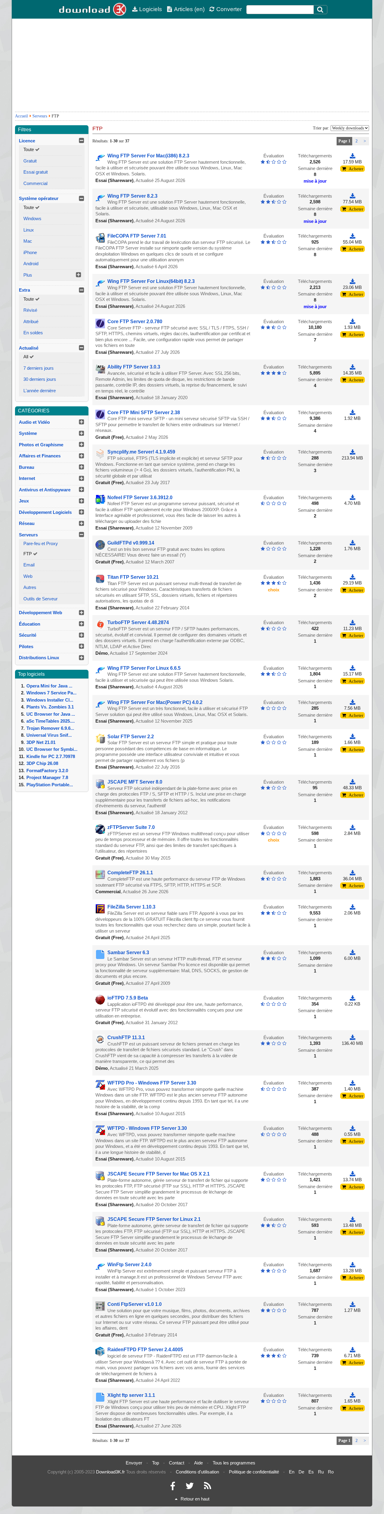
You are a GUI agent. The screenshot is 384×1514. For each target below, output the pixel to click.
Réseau (26, 523)
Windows (32, 218)
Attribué (30, 321)
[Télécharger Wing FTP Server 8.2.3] (353, 196)
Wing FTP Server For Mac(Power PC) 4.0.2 (154, 702)
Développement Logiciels (45, 512)
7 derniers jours (38, 368)
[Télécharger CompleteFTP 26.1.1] (353, 872)
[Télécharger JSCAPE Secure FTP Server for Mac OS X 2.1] (353, 1173)
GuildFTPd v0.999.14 (130, 542)
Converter (229, 9)
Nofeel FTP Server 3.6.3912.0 (139, 497)
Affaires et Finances (40, 455)
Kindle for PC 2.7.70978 (50, 756)
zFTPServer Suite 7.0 (131, 827)
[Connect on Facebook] (172, 1487)
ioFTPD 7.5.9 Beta (127, 997)
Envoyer (134, 1462)
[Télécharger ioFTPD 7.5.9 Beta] (353, 997)
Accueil (21, 116)
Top (155, 1462)
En (291, 1471)
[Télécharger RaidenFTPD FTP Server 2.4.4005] (353, 1349)
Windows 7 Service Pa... (51, 692)
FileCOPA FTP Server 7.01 (136, 235)
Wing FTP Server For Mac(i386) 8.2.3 (148, 155)
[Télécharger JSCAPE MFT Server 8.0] (353, 781)
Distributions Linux (39, 657)
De (301, 1471)
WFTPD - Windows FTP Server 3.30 (147, 1128)
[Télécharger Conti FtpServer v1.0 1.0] (353, 1304)
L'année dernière (39, 390)
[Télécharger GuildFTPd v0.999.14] (353, 542)
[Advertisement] (192, 65)
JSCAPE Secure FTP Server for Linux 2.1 (154, 1219)
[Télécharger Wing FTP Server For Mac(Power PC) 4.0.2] (353, 702)
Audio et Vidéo (34, 422)
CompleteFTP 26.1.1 (130, 872)
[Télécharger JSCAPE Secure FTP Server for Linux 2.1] (353, 1219)
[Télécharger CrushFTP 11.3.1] (353, 1037)
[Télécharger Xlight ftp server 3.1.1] (353, 1395)
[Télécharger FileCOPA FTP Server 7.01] (353, 235)
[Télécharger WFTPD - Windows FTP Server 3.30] (353, 1128)
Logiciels (150, 9)
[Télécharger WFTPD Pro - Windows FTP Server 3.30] (353, 1082)
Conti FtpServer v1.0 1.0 (134, 1304)
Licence (27, 140)
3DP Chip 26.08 (42, 763)
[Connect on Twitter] (189, 1487)
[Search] (320, 9)
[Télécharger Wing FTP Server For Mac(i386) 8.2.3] (353, 155)
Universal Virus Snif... (49, 735)
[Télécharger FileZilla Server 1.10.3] (353, 906)
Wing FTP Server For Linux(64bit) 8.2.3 (151, 281)
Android (30, 263)
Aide (198, 1462)
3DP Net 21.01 (41, 742)
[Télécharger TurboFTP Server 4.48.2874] (353, 622)
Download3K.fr (110, 1471)
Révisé (30, 310)
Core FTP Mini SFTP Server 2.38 (143, 412)
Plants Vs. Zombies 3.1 (50, 706)
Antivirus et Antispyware (44, 489)
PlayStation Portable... (49, 784)
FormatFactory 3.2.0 (47, 770)
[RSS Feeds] (207, 1487)
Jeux (24, 500)
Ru (321, 1471)
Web (27, 576)
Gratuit (30, 160)
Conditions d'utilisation (197, 1471)
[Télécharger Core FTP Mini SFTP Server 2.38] (353, 412)
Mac (27, 241)
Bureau (26, 467)
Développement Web (40, 612)
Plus (27, 275)
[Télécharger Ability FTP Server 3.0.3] (353, 366)
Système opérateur (38, 198)
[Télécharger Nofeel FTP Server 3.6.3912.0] (353, 497)
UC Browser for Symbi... (51, 749)
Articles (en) (189, 9)
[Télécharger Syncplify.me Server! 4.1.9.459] (353, 451)
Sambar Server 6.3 (128, 952)
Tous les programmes (234, 1462)
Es (311, 1471)
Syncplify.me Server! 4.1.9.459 (141, 451)
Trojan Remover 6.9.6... (50, 728)
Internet (27, 478)
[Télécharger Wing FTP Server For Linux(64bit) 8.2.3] (353, 281)
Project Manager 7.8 (47, 777)
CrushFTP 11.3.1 (126, 1037)
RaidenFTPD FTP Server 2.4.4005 (145, 1349)
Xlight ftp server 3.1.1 (131, 1395)
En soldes (33, 332)
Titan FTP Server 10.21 (133, 577)
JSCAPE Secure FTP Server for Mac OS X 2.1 (158, 1173)
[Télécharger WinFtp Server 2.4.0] (353, 1264)
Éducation (29, 624)
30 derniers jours (39, 379)
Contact (176, 1462)
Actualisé (28, 347)
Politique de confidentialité (254, 1471)
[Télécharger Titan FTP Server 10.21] (353, 577)
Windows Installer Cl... (49, 699)
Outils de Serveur (40, 598)
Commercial (35, 183)
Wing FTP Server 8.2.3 (132, 196)
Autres (29, 587)
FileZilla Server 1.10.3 (131, 906)
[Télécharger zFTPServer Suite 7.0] (353, 827)
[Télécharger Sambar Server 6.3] (353, 952)
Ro (331, 1471)
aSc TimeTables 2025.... (50, 721)
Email (28, 564)
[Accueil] (93, 9)
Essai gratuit (35, 171)
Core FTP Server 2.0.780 (134, 321)
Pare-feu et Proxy (40, 543)
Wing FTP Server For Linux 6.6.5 (144, 668)
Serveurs (39, 116)
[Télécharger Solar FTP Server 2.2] (353, 736)
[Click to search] (321, 9)
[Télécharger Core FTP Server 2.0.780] (353, 321)
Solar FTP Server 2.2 (130, 736)
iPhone (30, 252)
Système (28, 433)
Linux (28, 229)
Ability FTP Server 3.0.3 (133, 366)
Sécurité (27, 635)
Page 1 (344, 141)
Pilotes (26, 646)
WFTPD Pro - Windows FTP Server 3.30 (151, 1082)
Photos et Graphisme (41, 444)
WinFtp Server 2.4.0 (129, 1264)
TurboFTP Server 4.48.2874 (138, 622)
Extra (24, 290)
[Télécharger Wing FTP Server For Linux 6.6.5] (353, 668)
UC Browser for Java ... (50, 714)
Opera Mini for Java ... (49, 685)
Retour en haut (195, 1498)
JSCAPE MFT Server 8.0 (134, 781)
